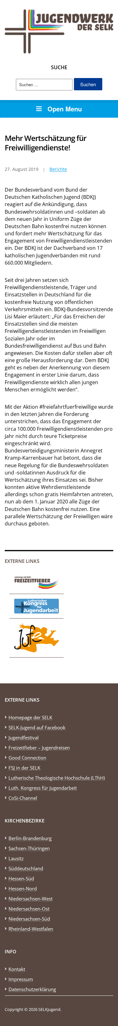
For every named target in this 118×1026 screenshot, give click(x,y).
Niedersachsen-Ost (28, 908)
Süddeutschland (25, 868)
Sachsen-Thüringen (29, 848)
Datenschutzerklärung (32, 989)
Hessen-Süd (21, 878)
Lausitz (16, 858)
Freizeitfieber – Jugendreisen (39, 747)
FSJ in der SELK (24, 768)
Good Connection (27, 757)
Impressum (20, 979)
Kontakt (16, 969)
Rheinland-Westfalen (30, 929)
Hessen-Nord (22, 888)
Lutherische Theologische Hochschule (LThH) (56, 778)
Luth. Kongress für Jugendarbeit (42, 788)
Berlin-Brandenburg (30, 838)
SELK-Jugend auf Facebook (36, 727)
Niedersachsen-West (30, 898)
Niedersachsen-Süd (29, 919)
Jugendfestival (23, 737)
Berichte (58, 169)
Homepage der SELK (30, 717)
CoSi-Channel (22, 798)
